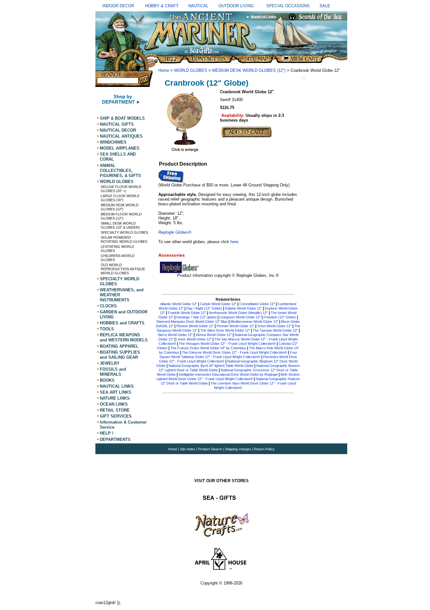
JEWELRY (110, 363)
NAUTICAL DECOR (118, 130)
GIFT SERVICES (116, 416)
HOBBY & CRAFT (161, 5)
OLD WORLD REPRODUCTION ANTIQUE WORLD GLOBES (123, 269)
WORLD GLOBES (116, 181)
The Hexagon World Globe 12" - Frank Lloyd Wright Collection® (227, 343)
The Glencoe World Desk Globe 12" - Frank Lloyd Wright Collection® (234, 352)
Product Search (210, 449)
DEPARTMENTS (115, 439)
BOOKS (107, 380)
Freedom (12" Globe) (279, 317)
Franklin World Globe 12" (187, 313)
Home (163, 70)
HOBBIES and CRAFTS (122, 323)
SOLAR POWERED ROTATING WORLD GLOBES (124, 239)
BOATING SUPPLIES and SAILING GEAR (120, 355)
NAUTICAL (198, 5)
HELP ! (106, 433)
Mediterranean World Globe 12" (254, 321)
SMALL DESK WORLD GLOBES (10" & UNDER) (120, 225)
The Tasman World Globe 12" (275, 330)
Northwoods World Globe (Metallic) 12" (238, 313)
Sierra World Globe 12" (175, 335)
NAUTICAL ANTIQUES (121, 136)
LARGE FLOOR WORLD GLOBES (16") (120, 198)
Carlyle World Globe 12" (218, 304)
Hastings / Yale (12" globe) (196, 317)
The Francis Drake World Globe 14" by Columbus (208, 348)
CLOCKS (108, 306)
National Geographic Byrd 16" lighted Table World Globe (210, 366)
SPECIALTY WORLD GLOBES (124, 232)
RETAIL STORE (115, 410)
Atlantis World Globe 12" (178, 304)
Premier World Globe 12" (235, 326)
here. (235, 241)
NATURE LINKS (115, 398)
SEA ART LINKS (115, 392)
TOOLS (107, 329)
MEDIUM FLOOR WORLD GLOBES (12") (121, 216)
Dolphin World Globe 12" (244, 308)
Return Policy (264, 449)
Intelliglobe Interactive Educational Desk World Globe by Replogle (228, 374)
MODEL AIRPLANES (119, 148)
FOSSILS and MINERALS (113, 372)
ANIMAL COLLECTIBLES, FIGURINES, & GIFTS (120, 170)
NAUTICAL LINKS (117, 386)
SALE (325, 5)
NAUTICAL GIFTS (117, 124)
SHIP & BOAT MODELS (122, 118)
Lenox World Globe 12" (194, 339)
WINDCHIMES (113, 142)
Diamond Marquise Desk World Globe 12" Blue (192, 321)
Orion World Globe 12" (274, 326)
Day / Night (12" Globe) (204, 308)
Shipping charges (238, 449)
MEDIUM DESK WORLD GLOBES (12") (120, 207)
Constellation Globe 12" (257, 304)
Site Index (187, 449)
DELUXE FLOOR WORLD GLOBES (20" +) (121, 189)
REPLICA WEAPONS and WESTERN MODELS (124, 337)
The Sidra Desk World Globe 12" (225, 330)
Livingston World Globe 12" (240, 317)
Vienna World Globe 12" (213, 335)
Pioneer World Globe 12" (195, 326)
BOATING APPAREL (119, 346)
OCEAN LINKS (114, 404)
